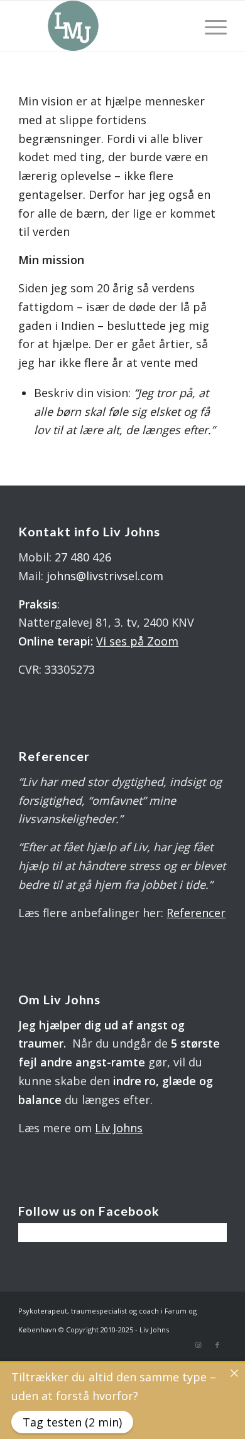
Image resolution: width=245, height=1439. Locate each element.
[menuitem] (209, 26)
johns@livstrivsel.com (104, 575)
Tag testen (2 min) (72, 1422)
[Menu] (209, 26)
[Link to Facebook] (217, 1344)
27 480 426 (83, 557)
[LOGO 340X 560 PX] (101, 26)
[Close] (234, 1373)
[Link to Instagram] (198, 1344)
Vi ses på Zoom (137, 641)
